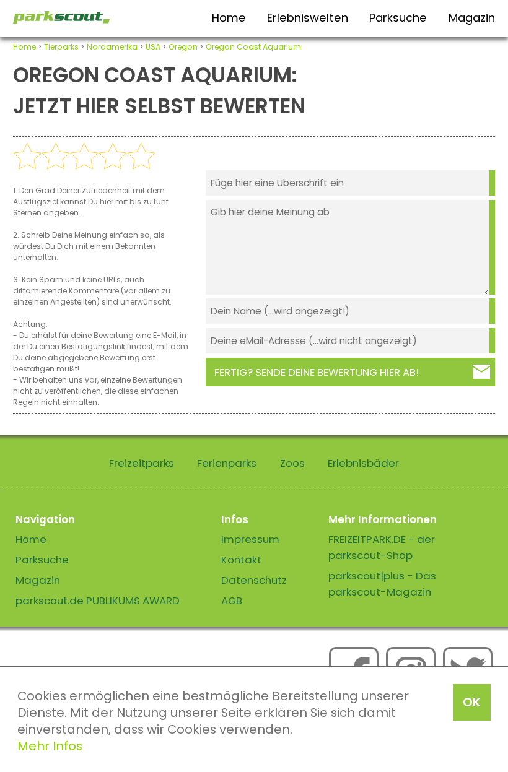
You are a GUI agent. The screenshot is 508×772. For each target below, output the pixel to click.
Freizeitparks (141, 463)
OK (472, 702)
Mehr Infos (49, 746)
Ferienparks (226, 463)
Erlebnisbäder (363, 463)
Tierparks (61, 46)
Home (229, 17)
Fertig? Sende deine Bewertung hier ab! (316, 372)
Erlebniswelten (307, 17)
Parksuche (398, 17)
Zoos (292, 463)
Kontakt (241, 559)
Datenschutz (254, 580)
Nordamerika (112, 46)
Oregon (183, 46)
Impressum (250, 539)
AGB (231, 600)
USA (153, 46)
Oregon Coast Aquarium (253, 46)
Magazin (472, 17)
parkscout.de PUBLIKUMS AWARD (97, 600)
